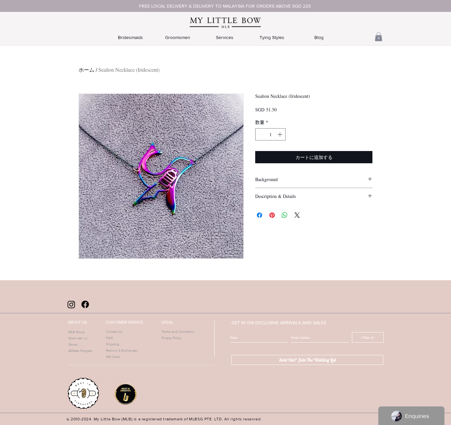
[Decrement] (260, 134)
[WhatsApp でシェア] (285, 215)
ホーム (86, 69)
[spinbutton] (270, 134)
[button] (378, 36)
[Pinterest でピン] (272, 215)
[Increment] (280, 134)
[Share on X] (297, 215)
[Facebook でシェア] (259, 215)
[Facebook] (85, 304)
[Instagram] (71, 304)
